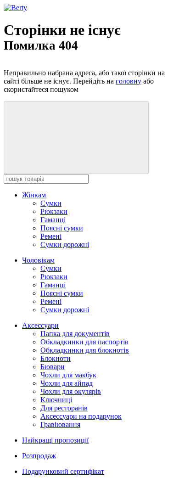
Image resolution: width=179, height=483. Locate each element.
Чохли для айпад (66, 383)
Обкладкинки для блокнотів (84, 350)
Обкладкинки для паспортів (84, 342)
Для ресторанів (64, 408)
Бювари (52, 367)
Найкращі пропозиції (55, 440)
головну (128, 81)
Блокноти (55, 358)
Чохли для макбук (68, 375)
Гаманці (53, 220)
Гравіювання (60, 424)
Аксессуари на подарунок (81, 416)
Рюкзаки (53, 211)
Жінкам (34, 195)
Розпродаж (39, 456)
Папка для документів (75, 333)
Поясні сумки (61, 228)
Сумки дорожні (64, 244)
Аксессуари (40, 325)
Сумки (51, 203)
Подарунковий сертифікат (63, 471)
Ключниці (56, 400)
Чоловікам (38, 260)
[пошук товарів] (76, 137)
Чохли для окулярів (70, 391)
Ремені (51, 236)
